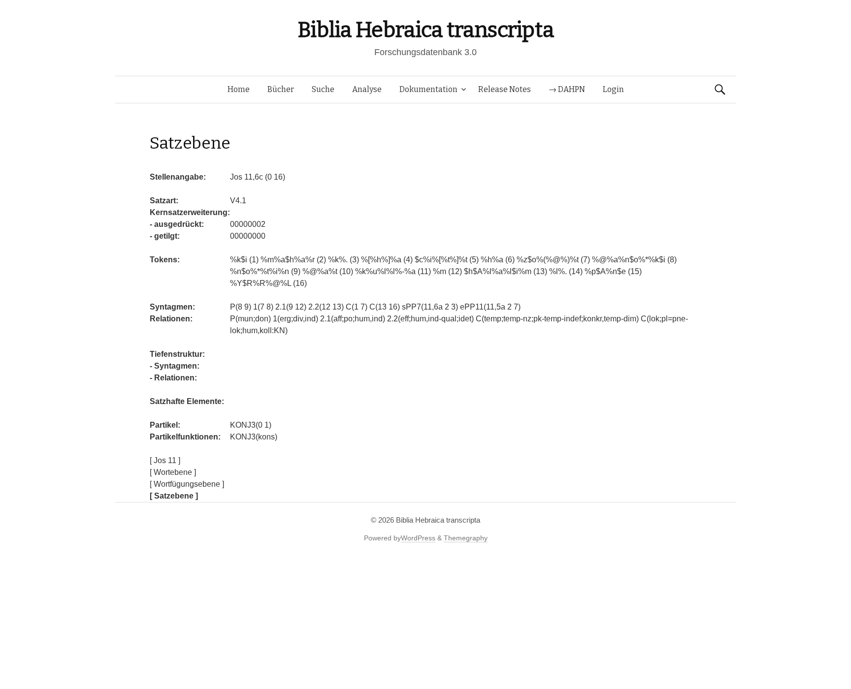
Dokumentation (428, 89)
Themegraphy (466, 538)
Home (239, 89)
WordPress (418, 538)
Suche (323, 89)
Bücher (280, 89)
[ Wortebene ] (173, 472)
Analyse (367, 89)
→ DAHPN (567, 89)
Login (613, 89)
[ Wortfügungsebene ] (187, 484)
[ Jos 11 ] (165, 460)
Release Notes (504, 89)
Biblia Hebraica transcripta (425, 29)
